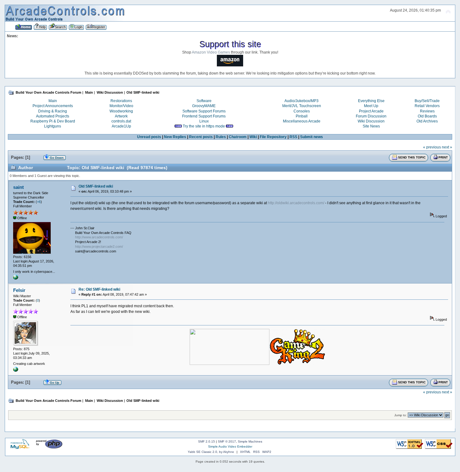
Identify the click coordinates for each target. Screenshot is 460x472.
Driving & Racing (52, 111)
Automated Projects (52, 116)
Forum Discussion (371, 116)
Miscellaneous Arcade (301, 121)
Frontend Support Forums (204, 116)
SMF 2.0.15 (206, 441)
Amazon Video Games (211, 52)
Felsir (19, 290)
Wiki (253, 137)
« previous (432, 147)
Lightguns (52, 126)
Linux (204, 121)
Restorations (121, 101)
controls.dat (121, 121)
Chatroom (238, 137)
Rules (221, 137)
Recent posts (201, 137)
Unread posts (149, 137)
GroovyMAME (204, 106)
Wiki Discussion (371, 121)
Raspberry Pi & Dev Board (52, 121)
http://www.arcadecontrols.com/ (99, 237)
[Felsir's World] (15, 370)
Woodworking (121, 111)
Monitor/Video (121, 106)
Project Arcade (371, 111)
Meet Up (371, 106)
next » (447, 147)
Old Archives (427, 121)
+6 (39, 202)
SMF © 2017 (227, 441)
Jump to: (400, 415)
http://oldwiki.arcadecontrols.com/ (296, 203)
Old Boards (427, 116)
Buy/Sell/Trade (427, 101)
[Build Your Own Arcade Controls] (15, 278)
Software (204, 101)
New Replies (175, 137)
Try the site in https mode (204, 126)
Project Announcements (53, 106)
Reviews (427, 111)
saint (18, 187)
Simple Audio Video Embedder (230, 446)
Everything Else (371, 101)
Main (53, 101)
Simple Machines (250, 441)
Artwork (121, 116)
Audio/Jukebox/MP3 (301, 101)
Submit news (311, 137)
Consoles (302, 111)
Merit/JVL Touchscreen (301, 106)
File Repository (273, 137)
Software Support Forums (204, 111)
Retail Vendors (427, 106)
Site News (371, 126)
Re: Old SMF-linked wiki (99, 289)
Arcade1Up (121, 126)
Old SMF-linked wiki (96, 186)
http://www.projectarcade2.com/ (99, 246)
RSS (293, 137)
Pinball (302, 116)
